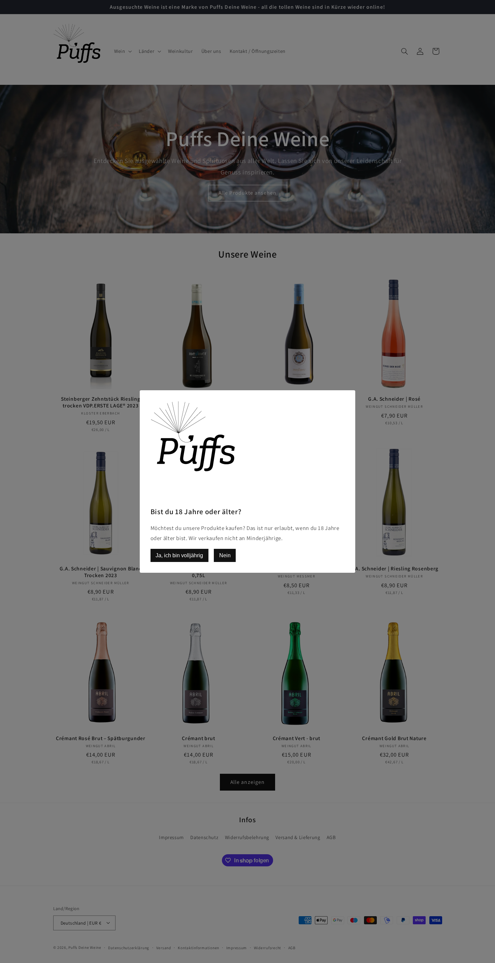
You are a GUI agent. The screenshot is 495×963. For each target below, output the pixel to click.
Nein (225, 555)
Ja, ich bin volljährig (179, 555)
